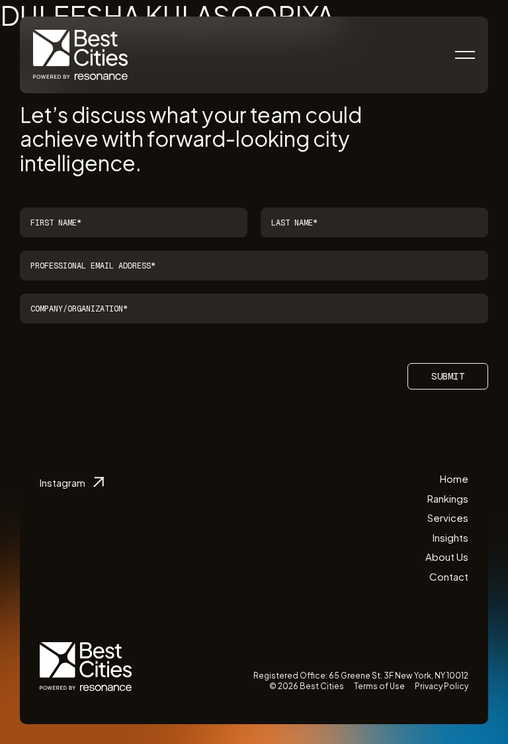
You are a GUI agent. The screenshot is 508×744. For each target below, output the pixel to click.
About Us (446, 556)
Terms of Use (379, 686)
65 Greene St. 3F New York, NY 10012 (398, 676)
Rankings (447, 498)
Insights (450, 537)
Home (454, 478)
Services (447, 517)
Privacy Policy (441, 686)
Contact (448, 576)
